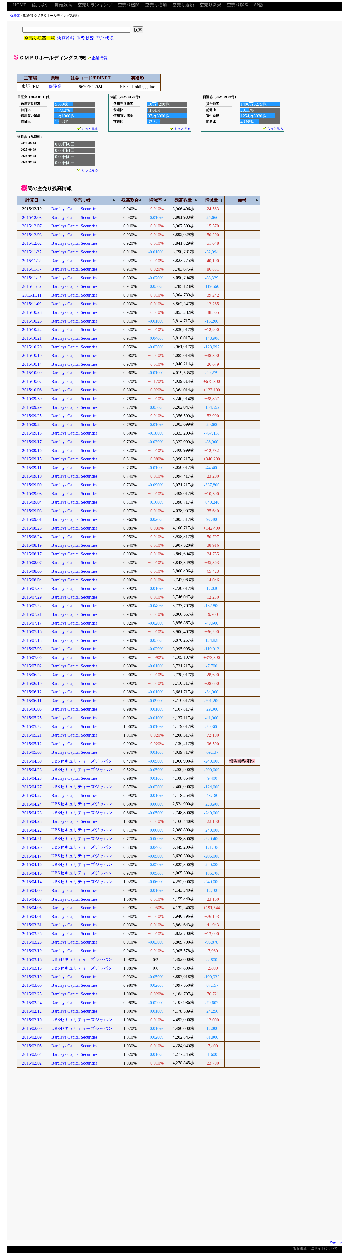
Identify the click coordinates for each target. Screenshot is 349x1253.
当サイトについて (324, 1248)
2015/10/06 (32, 390)
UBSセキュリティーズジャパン (81, 761)
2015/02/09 (32, 1028)
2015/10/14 (32, 364)
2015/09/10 (32, 476)
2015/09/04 (32, 502)
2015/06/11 (31, 700)
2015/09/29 (32, 407)
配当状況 (105, 38)
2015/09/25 (32, 415)
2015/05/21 (32, 735)
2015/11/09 (31, 304)
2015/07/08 (32, 648)
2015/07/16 (32, 631)
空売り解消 (238, 4)
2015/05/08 (32, 752)
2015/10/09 (32, 372)
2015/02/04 (32, 1054)
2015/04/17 (32, 856)
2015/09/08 (32, 493)
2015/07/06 (32, 657)
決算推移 (65, 38)
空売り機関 (129, 4)
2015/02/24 (32, 1002)
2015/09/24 (32, 424)
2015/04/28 (32, 769)
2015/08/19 (32, 545)
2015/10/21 (32, 338)
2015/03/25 (32, 933)
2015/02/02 (32, 1063)
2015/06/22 (32, 674)
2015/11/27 (31, 252)
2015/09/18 (32, 433)
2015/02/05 (32, 1046)
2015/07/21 (32, 614)
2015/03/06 (32, 985)
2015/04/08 (32, 899)
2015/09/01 (32, 519)
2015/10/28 (32, 312)
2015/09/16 (32, 450)
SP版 (258, 4)
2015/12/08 (32, 217)
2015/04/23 (32, 813)
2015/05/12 (32, 743)
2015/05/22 (32, 726)
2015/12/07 (32, 226)
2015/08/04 (32, 580)
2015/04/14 (32, 881)
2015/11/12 (31, 286)
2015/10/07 (32, 381)
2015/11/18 (31, 260)
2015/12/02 (32, 243)
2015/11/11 (31, 295)
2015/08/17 (32, 554)
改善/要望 (300, 1248)
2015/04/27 (32, 787)
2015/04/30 (32, 761)
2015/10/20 (32, 347)
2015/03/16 (32, 959)
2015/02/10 (32, 1020)
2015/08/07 (32, 562)
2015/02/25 (32, 994)
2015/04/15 (32, 873)
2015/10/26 (32, 321)
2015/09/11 (31, 467)
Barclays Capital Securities (74, 208)
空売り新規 (210, 4)
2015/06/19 (32, 683)
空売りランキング (94, 4)
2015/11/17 (31, 269)
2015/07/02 (32, 666)
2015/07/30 (32, 588)
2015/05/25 (32, 718)
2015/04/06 (32, 907)
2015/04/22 (32, 830)
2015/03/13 (32, 968)
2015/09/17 (32, 441)
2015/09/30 (32, 398)
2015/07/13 (32, 640)
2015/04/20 (32, 847)
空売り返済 (183, 4)
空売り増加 (156, 4)
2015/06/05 (32, 709)
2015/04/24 (32, 804)
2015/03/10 (32, 976)
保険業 (15, 15)
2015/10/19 (32, 355)
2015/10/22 (32, 329)
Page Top (336, 1242)
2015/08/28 (32, 528)
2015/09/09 (32, 485)
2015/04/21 (32, 838)
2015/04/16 (32, 864)
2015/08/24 (32, 536)
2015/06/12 (32, 692)
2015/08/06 (32, 571)
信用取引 (40, 4)
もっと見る (90, 129)
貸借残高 (63, 4)
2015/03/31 (32, 925)
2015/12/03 (32, 234)
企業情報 (99, 58)
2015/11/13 (31, 278)
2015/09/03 (32, 511)
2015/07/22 (32, 605)
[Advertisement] (171, 1158)
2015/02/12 (32, 1011)
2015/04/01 (32, 916)
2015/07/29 (32, 597)
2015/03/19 (32, 950)
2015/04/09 (32, 890)
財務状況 (85, 38)
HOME (19, 4)
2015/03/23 (32, 942)
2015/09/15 (32, 459)
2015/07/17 (32, 623)
